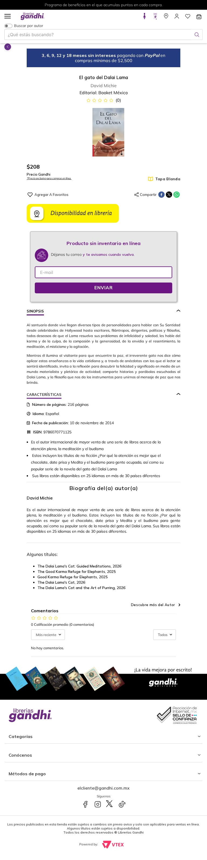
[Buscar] (197, 34)
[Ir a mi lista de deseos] (187, 18)
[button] (7, 16)
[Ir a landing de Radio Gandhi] (155, 18)
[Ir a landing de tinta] (144, 18)
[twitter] (169, 194)
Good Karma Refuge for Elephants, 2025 (72, 577)
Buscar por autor (28, 25)
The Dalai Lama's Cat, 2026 (61, 582)
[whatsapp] (176, 194)
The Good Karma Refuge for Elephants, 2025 (76, 571)
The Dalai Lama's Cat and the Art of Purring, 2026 (81, 587)
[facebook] (161, 194)
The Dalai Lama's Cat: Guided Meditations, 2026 (79, 566)
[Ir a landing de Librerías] (166, 18)
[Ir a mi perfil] (177, 18)
